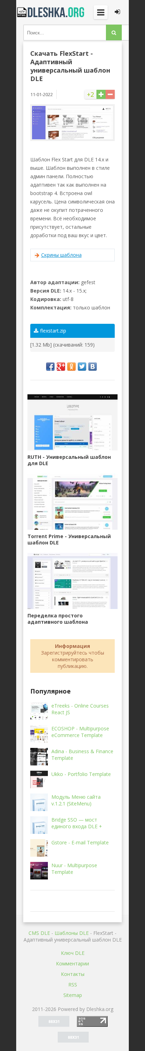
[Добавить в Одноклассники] (71, 366)
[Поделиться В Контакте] (92, 366)
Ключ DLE (72, 953)
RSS (72, 984)
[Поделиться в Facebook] (50, 366)
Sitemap (72, 995)
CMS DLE (39, 933)
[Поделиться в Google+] (61, 366)
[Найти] (114, 32)
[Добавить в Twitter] (82, 366)
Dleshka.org (51, 12)
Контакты (72, 974)
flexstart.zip (53, 330)
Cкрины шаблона (61, 255)
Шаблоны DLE (72, 933)
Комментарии (72, 963)
